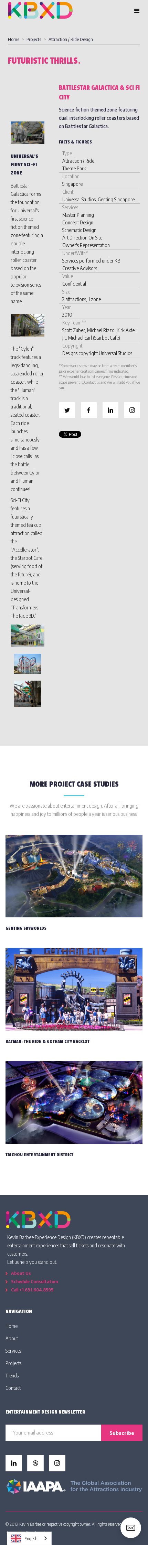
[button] (137, 11)
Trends (12, 1375)
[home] (40, 11)
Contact (13, 1388)
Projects (34, 39)
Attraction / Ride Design (71, 39)
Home (13, 39)
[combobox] (29, 1538)
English (31, 1538)
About (12, 1338)
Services (13, 1351)
